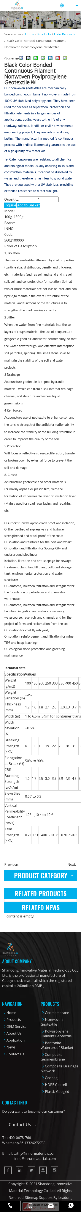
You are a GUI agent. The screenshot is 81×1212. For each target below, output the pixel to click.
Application (15, 1040)
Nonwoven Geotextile (52, 1022)
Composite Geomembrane (53, 1057)
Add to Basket (28, 205)
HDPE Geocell (56, 1084)
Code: (8, 234)
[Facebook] (8, 1170)
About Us (14, 1033)
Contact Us (15, 1054)
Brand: (9, 222)
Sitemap (31, 1197)
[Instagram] (54, 1170)
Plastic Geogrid (57, 1091)
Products (13, 1019)
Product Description (20, 246)
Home (11, 1012)
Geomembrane (57, 1012)
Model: (9, 211)
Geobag (51, 1077)
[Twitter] (31, 1170)
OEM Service (16, 1026)
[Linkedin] (19, 1170)
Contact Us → (23, 1124)
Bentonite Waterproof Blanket (57, 1045)
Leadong (65, 1197)
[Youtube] (43, 1170)
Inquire (10, 205)
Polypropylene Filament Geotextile (56, 1033)
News (11, 1047)
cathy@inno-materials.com (35, 1153)
